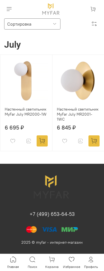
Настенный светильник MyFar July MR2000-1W (26, 112)
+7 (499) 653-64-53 (52, 214)
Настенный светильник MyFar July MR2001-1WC (77, 114)
